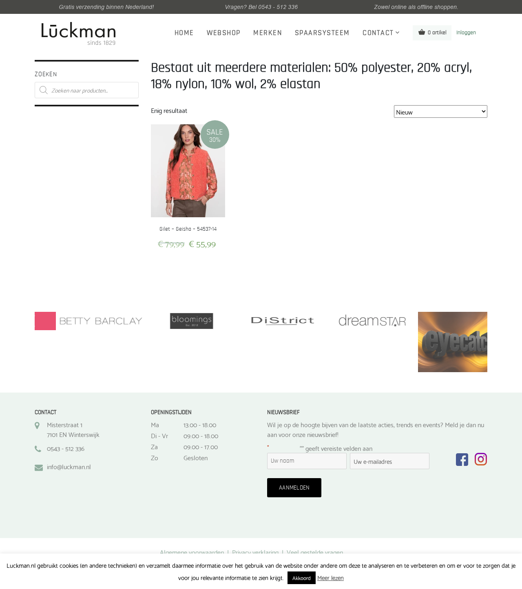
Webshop (224, 33)
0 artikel (437, 32)
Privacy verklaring (255, 551)
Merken (267, 33)
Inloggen (466, 32)
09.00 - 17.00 (201, 446)
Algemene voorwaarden (192, 551)
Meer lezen (330, 577)
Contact (378, 33)
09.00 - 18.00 (201, 435)
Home (184, 33)
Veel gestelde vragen (315, 551)
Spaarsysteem (322, 33)
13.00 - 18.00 (200, 424)
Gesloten (196, 457)
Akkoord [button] (301, 577)
